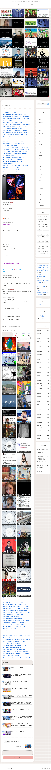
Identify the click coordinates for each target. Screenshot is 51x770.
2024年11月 (43, 385)
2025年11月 (43, 354)
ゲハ (39, 158)
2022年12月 (43, 422)
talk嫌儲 (40, 138)
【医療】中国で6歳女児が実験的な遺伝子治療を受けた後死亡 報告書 (43, 292)
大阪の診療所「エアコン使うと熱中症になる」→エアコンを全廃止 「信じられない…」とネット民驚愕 (42, 459)
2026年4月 (43, 341)
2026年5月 (43, 338)
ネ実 (39, 185)
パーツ (40, 191)
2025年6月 (43, 367)
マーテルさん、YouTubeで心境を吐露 (42, 470)
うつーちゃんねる (42, 315)
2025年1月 (43, 380)
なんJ (40, 183)
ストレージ (40, 163)
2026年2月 (43, 346)
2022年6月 (43, 438)
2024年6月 (43, 399)
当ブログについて (47, 766)
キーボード (40, 155)
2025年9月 (43, 359)
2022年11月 (43, 425)
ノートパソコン (41, 188)
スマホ (40, 166)
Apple (39, 119)
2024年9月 (43, 391)
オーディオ (40, 147)
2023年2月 (43, 417)
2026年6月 (43, 336)
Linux (39, 127)
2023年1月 (43, 419)
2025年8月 (43, 362)
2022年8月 (43, 433)
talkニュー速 (41, 133)
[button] (30, 108)
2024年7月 (43, 396)
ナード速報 (41, 316)
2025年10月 (43, 357)
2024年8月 (43, 393)
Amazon (40, 116)
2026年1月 (43, 349)
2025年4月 (43, 372)
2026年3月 (43, 343)
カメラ (40, 152)
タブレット (14, 330)
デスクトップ (41, 177)
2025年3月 (43, 375)
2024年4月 (43, 404)
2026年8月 (43, 330)
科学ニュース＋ (41, 205)
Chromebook (41, 122)
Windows (40, 144)
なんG (40, 180)
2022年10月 (43, 427)
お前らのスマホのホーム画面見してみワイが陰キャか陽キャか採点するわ (42, 466)
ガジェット (10, 330)
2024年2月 (43, 409)
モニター (40, 199)
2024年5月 (43, 401)
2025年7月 (43, 364)
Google (40, 125)
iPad (6, 330)
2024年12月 (43, 383)
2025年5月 (43, 370)
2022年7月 (43, 435)
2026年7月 (43, 333)
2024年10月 (43, 388)
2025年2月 (43, 378)
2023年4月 (43, 412)
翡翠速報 (41, 319)
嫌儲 (39, 202)
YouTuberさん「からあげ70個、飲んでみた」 (42, 453)
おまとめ (41, 304)
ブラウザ (40, 194)
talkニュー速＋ (41, 136)
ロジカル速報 (42, 318)
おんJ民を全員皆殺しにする (43, 449)
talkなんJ (40, 130)
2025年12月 (43, 351)
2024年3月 (43, 406)
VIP (3, 330)
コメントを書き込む (18, 757)
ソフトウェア (41, 169)
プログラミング (41, 196)
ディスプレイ (41, 174)
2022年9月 (43, 430)
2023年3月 (43, 414)
